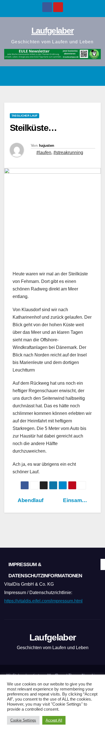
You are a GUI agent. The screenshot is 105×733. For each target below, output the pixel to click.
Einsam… (75, 500)
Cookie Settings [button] (23, 720)
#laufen (43, 152)
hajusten (46, 145)
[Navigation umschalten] (95, 76)
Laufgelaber (52, 30)
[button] (83, 76)
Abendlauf (30, 500)
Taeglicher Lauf (24, 115)
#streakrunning (68, 152)
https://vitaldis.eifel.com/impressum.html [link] (43, 601)
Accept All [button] (54, 720)
